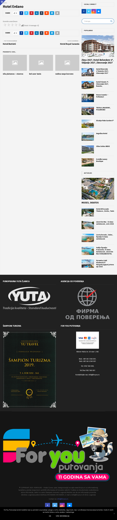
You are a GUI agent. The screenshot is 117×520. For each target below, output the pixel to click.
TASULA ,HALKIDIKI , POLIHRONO (103, 109)
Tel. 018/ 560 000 (87, 366)
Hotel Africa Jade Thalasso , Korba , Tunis (105, 210)
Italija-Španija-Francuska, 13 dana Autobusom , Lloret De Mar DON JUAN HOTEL (104, 251)
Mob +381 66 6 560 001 (87, 361)
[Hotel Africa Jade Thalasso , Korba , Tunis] (88, 212)
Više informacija (62, 516)
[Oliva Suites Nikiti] (88, 149)
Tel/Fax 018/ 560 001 (87, 370)
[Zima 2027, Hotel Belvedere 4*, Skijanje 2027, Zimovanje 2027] (98, 46)
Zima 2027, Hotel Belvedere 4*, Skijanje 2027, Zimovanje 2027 (97, 61)
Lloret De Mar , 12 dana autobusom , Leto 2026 (105, 223)
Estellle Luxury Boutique (101, 160)
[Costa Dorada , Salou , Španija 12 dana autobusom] (88, 238)
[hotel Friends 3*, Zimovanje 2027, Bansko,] (88, 85)
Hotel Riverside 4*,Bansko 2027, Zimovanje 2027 (102, 71)
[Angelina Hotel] (88, 137)
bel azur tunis (35, 74)
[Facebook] (47, 505)
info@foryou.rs (94, 375)
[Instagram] (62, 505)
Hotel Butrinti (9, 44)
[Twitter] (54, 505)
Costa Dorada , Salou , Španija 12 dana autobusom (104, 237)
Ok (50, 516)
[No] (114, 513)
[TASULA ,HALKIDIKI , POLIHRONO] (88, 111)
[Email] (69, 505)
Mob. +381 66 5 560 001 (87, 359)
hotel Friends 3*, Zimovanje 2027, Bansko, (102, 84)
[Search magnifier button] (111, 21)
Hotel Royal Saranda (69, 44)
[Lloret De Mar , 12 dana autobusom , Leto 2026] (88, 225)
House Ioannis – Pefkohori (102, 96)
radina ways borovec (64, 74)
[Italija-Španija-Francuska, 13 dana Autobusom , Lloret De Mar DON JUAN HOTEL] (88, 251)
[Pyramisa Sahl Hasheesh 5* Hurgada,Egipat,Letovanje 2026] (88, 264)
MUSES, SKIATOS (90, 202)
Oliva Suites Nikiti (103, 146)
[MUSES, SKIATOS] (98, 189)
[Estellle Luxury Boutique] (88, 162)
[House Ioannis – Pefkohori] (88, 98)
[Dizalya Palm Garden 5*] (88, 124)
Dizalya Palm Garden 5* (105, 121)
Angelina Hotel (101, 133)
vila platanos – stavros (13, 74)
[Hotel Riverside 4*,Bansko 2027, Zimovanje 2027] (88, 72)
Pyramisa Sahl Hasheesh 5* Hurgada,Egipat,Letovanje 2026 (105, 264)
